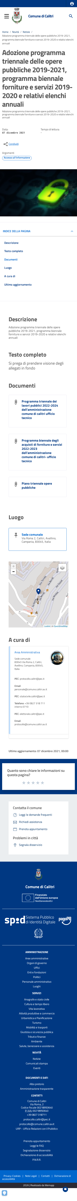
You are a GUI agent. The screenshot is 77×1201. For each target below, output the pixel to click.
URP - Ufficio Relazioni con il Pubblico (37, 1129)
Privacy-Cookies (12, 1176)
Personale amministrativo (36, 982)
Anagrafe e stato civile (36, 999)
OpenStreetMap (61, 626)
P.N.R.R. (36, 1160)
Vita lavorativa (37, 1009)
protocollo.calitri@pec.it (36, 1119)
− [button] (13, 571)
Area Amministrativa (27, 652)
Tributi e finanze (37, 1037)
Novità (15, 32)
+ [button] (13, 566)
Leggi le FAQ (37, 1146)
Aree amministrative (36, 958)
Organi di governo (37, 963)
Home (5, 32)
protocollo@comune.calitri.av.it (36, 1124)
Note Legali (31, 1176)
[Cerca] (71, 16)
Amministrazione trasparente (36, 1089)
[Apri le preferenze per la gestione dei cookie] (6, 1194)
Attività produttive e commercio (37, 1013)
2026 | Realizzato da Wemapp (38, 1185)
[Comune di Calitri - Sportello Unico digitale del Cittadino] (17, 16)
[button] (72, 4)
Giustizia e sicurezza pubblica (36, 1032)
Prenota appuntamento (36, 1141)
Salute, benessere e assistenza (36, 1046)
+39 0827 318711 (37, 1115)
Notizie (26, 32)
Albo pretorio (37, 1084)
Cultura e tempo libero (36, 1004)
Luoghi (36, 986)
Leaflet (47, 626)
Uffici (37, 968)
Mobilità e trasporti (36, 1027)
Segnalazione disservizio (36, 1150)
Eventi (36, 1068)
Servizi (36, 993)
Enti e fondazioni (36, 972)
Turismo (36, 1023)
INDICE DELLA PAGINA (16, 231)
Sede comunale (32, 534)
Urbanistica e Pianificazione (36, 1018)
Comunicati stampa (37, 1063)
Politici (36, 977)
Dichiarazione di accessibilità (37, 1155)
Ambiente (36, 1041)
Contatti (36, 1095)
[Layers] (62, 568)
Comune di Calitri (40, 16)
